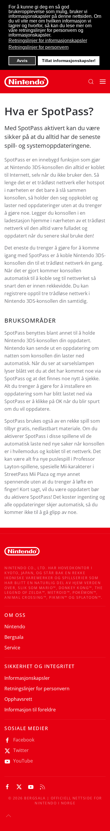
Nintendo (14, 626)
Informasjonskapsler (27, 678)
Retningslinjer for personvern (37, 688)
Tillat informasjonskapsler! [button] (69, 60)
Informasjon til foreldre (30, 709)
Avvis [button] (22, 60)
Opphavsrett (18, 699)
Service (12, 647)
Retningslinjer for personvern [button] (39, 47)
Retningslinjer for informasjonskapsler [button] (48, 40)
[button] (91, 81)
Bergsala (13, 637)
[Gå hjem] (26, 81)
